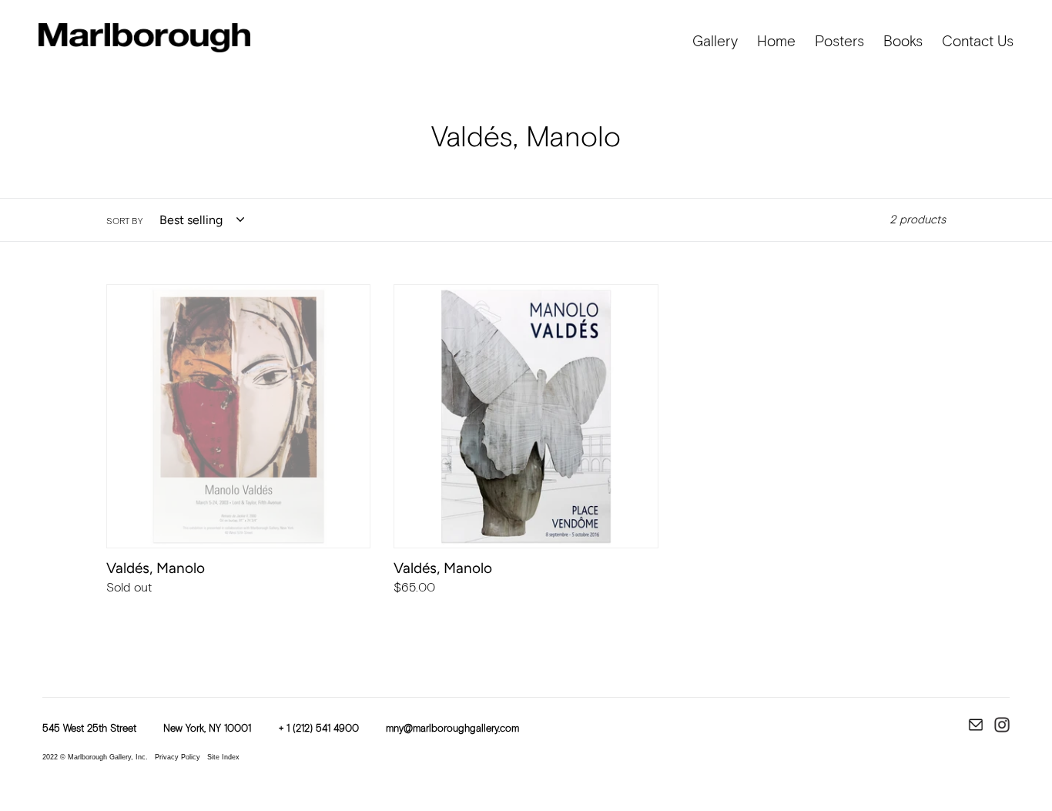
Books (903, 42)
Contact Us (977, 42)
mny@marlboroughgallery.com (452, 729)
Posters (839, 42)
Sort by (124, 221)
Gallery (715, 42)
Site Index (223, 757)
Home (776, 42)
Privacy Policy (177, 757)
